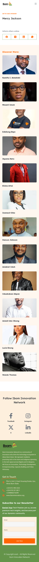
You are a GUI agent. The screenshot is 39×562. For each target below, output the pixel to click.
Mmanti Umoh (8, 105)
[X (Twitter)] (15, 37)
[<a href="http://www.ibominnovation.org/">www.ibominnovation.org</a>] (3, 495)
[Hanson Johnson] (19, 226)
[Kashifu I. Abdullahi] (19, 64)
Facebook (10, 421)
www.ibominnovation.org (15, 495)
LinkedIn (28, 433)
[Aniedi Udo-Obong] (19, 307)
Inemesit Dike (8, 213)
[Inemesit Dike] (19, 199)
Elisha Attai (7, 186)
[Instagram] (28, 415)
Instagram (28, 421)
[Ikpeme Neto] (19, 145)
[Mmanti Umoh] (19, 91)
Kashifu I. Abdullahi (11, 78)
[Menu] (36, 4)
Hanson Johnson (9, 240)
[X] (11, 427)
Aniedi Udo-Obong (10, 321)
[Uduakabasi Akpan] (19, 280)
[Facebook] (6, 37)
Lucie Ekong (7, 348)
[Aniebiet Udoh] (19, 253)
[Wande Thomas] (19, 361)
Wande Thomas (9, 375)
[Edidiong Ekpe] (19, 118)
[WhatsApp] (32, 37)
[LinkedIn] (24, 37)
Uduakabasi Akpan (11, 294)
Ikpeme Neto (8, 159)
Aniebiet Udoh (8, 267)
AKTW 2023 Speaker (9, 13)
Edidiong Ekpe (8, 132)
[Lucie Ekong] (19, 334)
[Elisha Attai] (19, 172)
